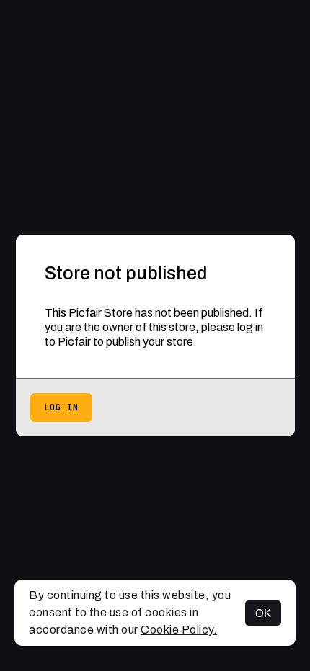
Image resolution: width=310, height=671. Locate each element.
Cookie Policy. (179, 629)
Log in (61, 407)
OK (263, 613)
